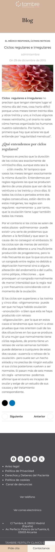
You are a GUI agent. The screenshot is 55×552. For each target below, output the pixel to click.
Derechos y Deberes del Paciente (27, 475)
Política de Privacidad (19, 470)
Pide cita (14, 548)
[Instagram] (20, 459)
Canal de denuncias (19, 484)
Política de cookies (17, 479)
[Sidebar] (3, 169)
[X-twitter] (42, 459)
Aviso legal (12, 466)
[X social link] (5, 403)
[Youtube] (28, 459)
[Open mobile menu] (3, 4)
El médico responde (17, 41)
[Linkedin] (35, 459)
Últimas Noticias (40, 41)
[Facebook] (13, 459)
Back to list (28, 416)
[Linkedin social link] (12, 403)
